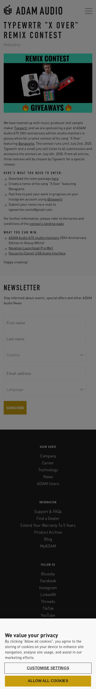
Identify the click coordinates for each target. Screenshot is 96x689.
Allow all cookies (48, 681)
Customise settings (48, 668)
